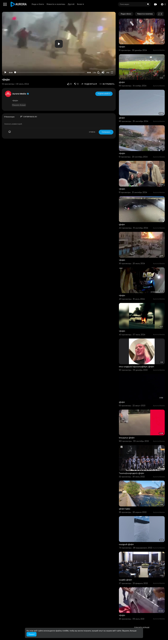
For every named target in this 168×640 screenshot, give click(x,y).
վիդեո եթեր (124, 508)
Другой (71, 4)
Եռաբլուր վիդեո (127, 437)
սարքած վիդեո (126, 544)
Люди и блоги (37, 4)
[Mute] (103, 72)
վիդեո (122, 82)
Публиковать (106, 132)
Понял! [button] (31, 634)
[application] (59, 44)
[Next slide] (161, 14)
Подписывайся (104, 94)
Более (79, 4)
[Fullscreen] (112, 72)
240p (107, 72)
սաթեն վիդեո (125, 579)
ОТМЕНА (92, 132)
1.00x (94, 72)
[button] (163, 4)
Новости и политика (56, 4)
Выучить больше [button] (129, 630)
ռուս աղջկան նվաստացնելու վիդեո (136, 366)
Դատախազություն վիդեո (131, 473)
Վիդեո (122, 46)
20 (98, 72)
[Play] (5, 72)
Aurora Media (19, 93)
